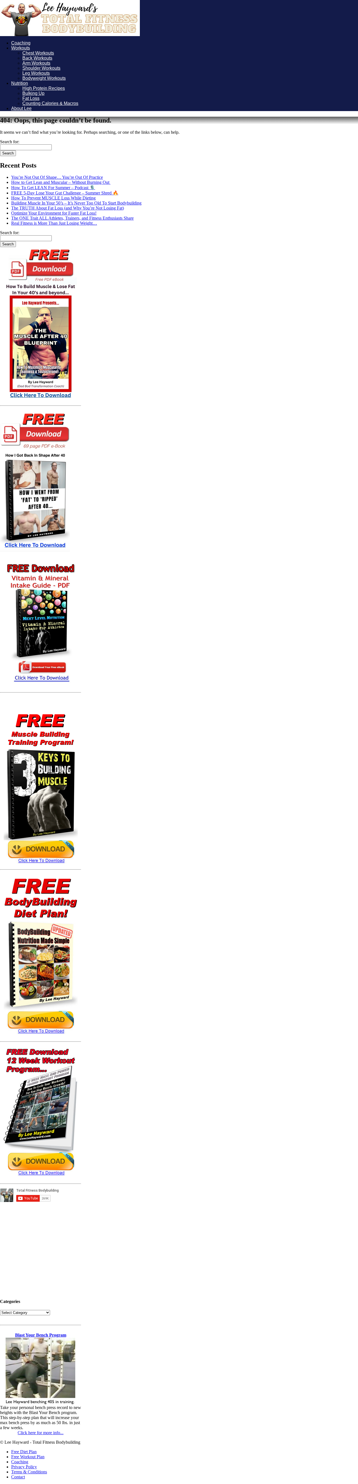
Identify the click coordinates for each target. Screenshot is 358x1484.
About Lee (21, 108)
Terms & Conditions (29, 1471)
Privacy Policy (24, 1466)
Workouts (20, 48)
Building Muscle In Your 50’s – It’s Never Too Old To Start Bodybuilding (76, 203)
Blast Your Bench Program (40, 1335)
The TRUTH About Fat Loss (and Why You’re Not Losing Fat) (67, 208)
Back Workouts (37, 58)
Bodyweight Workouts (44, 78)
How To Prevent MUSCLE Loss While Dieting (53, 198)
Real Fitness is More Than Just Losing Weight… (54, 223)
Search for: (9, 141)
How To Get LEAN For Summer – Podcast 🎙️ (53, 187)
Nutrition (19, 83)
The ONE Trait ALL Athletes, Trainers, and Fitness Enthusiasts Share (72, 218)
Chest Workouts (38, 53)
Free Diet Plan (24, 1451)
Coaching (20, 43)
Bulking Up (33, 93)
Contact (18, 1476)
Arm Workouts (36, 63)
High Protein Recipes (43, 88)
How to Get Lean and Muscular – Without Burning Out (60, 182)
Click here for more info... (40, 1432)
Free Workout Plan (27, 1456)
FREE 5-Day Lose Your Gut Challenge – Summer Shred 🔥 (64, 193)
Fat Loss (30, 98)
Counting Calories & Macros (50, 103)
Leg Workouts (36, 73)
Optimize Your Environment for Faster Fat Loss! (53, 213)
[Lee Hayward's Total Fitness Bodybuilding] (70, 34)
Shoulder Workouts (41, 68)
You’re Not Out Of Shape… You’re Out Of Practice (57, 177)
